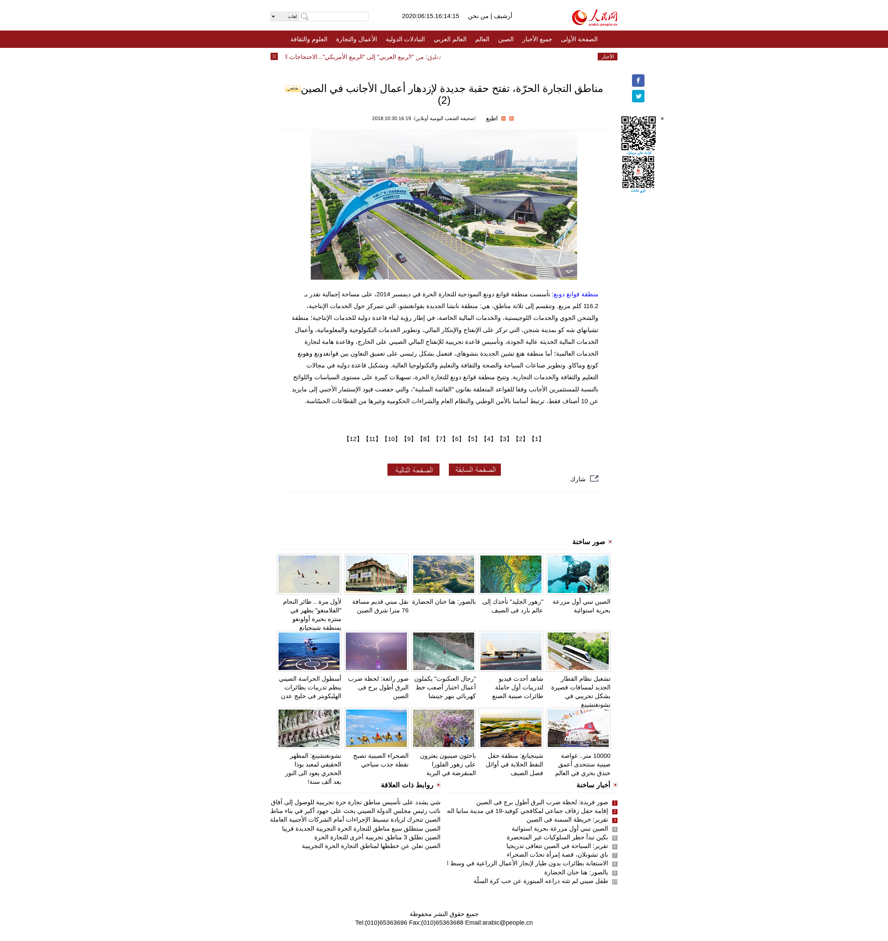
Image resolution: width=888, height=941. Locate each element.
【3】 (505, 438)
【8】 (425, 438)
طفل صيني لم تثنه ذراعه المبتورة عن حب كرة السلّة (540, 881)
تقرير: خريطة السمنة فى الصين (567, 819)
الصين (506, 39)
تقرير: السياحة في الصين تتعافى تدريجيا (557, 845)
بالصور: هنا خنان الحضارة (444, 601)
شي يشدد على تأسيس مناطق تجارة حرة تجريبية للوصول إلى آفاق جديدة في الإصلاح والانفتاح (321, 802)
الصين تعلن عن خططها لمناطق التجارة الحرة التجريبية (371, 845)
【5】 (473, 438)
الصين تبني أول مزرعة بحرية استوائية (560, 828)
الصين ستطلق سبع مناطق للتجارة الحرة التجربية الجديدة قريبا (361, 828)
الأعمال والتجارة (356, 39)
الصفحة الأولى (579, 39)
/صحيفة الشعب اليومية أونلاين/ (445, 118)
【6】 (457, 438)
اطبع (492, 118)
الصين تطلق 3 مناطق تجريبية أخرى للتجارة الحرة (377, 837)
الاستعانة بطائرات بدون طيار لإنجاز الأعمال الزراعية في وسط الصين (520, 863)
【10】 (391, 438)
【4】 (489, 438)
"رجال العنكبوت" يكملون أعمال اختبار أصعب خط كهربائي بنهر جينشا (445, 687)
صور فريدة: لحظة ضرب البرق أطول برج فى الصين (542, 802)
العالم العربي (450, 39)
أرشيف (502, 15)
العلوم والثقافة (308, 39)
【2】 (521, 438)
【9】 (409, 438)
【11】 (372, 438)
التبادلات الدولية (405, 39)
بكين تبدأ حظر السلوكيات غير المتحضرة (557, 837)
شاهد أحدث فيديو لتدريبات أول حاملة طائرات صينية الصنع (517, 687)
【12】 (353, 438)
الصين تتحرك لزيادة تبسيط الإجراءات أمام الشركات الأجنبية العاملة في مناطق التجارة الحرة (323, 819)
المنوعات (468, 56)
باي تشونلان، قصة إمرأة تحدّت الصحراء (557, 854)
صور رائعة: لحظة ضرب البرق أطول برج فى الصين (378, 687)
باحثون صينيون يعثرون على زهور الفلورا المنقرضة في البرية (448, 764)
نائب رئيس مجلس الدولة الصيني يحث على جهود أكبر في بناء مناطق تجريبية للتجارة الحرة (326, 810)
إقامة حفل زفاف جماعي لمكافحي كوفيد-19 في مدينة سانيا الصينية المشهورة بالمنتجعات (495, 810)
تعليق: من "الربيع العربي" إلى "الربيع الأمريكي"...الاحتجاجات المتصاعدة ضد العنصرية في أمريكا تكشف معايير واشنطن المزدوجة (293, 56)
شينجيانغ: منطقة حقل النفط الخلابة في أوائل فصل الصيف (514, 764)
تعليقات (439, 56)
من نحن (479, 15)
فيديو (414, 56)
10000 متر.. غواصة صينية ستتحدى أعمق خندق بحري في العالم (582, 764)
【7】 (441, 438)
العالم (482, 39)
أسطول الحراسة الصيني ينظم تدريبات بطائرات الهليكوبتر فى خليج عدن (310, 687)
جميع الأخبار (537, 39)
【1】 (537, 438)
